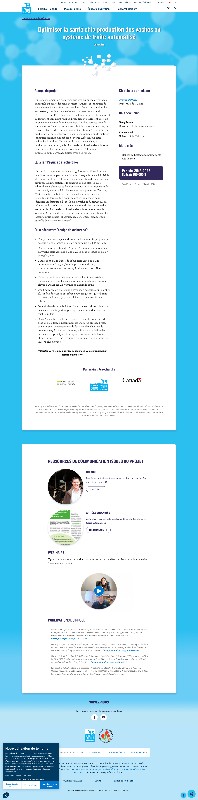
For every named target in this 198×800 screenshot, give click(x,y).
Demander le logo (109, 2)
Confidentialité (72, 781)
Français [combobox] (161, 2)
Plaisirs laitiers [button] (72, 9)
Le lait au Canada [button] (47, 9)
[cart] (168, 9)
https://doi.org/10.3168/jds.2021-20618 (121, 650)
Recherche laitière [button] (127, 9)
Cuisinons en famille (116, 752)
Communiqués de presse (142, 2)
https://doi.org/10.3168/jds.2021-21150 (69, 638)
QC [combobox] (173, 2)
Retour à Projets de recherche (36, 18)
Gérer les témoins (124, 781)
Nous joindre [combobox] (123, 2)
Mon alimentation (139, 752)
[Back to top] (183, 795)
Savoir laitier (95, 752)
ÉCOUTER (94, 489)
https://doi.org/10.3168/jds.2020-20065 (109, 662)
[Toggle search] (175, 9)
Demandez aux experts (69, 2)
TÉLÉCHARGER (96, 530)
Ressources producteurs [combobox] (89, 2)
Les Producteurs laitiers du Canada (26, 8)
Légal (98, 781)
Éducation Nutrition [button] (99, 9)
